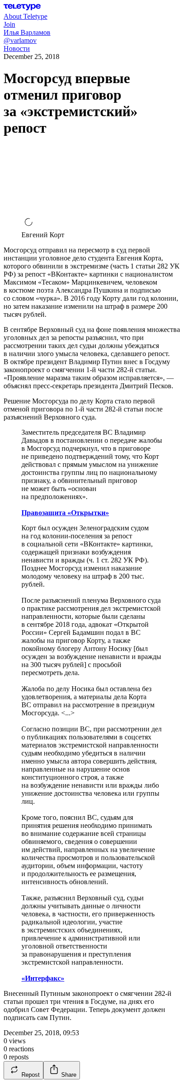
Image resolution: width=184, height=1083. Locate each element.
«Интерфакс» (42, 978)
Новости (17, 48)
